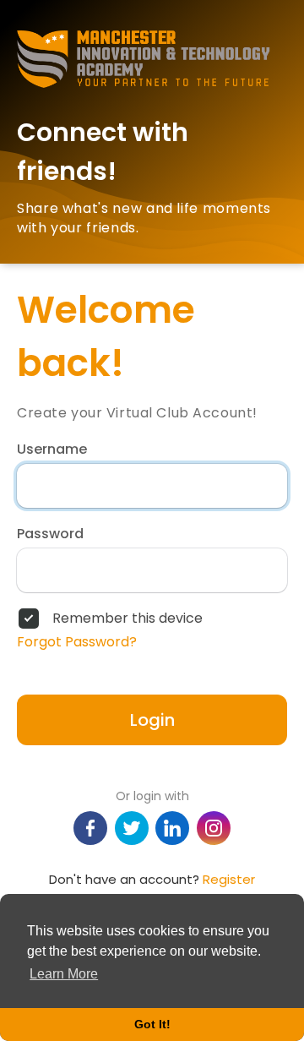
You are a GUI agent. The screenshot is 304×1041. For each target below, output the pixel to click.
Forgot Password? (77, 642)
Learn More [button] (64, 974)
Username (52, 449)
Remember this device (127, 618)
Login (152, 720)
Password (50, 534)
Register (229, 879)
